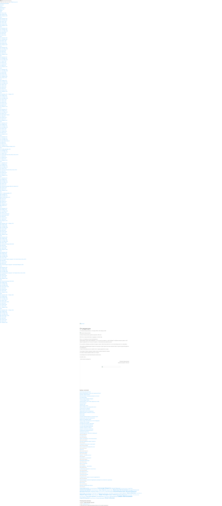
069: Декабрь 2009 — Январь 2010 (7, 223)
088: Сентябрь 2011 (4, 195)
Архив (1, 10)
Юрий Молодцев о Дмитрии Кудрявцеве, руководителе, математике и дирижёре (96, 479)
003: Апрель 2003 (3, 319)
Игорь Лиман (94, 493)
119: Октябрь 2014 (3, 150)
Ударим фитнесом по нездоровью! (87, 411)
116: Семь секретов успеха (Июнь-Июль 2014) (9, 154)
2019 (1, 79)
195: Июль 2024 (3, 32)
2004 (1, 293)
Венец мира (82, 413)
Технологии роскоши (84, 474)
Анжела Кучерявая (85, 490)
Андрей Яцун (130, 488)
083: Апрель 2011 (3, 201)
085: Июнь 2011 (3, 198)
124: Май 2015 (3, 142)
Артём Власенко (94, 490)
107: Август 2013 (3, 168)
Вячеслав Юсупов (109, 491)
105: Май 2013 (3, 171)
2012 (1, 176)
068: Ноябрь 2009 (3, 224)
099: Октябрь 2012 (3, 180)
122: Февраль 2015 (3, 145)
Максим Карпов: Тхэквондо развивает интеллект (89, 396)
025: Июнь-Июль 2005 (4, 286)
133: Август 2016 (3, 128)
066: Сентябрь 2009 (4, 227)
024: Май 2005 (3, 288)
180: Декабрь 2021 (3, 57)
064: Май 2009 (3, 230)
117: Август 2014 (3, 153)
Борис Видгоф (102, 490)
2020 (1, 68)
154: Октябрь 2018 (3, 96)
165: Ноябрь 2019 (3, 80)
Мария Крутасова (85, 494)
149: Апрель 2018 (3, 103)
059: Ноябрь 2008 (3, 238)
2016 (1, 121)
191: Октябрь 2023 (3, 39)
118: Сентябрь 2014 (4, 151)
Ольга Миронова (100, 496)
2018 (1, 92)
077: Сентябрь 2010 (4, 211)
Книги (1, 6)
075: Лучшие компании (4, 213)
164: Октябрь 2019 (3, 81)
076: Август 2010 (3, 212)
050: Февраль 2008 (3, 249)
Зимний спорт (82, 404)
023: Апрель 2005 (3, 289)
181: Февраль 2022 (3, 54)
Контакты (2, 4)
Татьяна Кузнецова (100, 498)
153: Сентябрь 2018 (4, 98)
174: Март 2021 (3, 65)
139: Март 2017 (3, 118)
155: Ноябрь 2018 (3, 95)
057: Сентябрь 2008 (4, 241)
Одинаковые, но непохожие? (85, 457)
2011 (1, 191)
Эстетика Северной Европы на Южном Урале (89, 416)
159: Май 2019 (3, 88)
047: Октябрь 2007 (3, 255)
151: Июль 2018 (3, 101)
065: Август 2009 (3, 228)
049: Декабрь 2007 (3, 252)
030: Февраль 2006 (3, 278)
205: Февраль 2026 (3, 15)
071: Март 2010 (3, 219)
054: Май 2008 (3, 245)
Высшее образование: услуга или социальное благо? (90, 393)
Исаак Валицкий (83, 402)
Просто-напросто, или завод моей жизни (88, 407)
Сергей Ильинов (84, 498)
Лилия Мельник (139, 493)
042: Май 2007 (3, 260)
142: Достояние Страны (4, 114)
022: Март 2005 (3, 290)
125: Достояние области (5, 140)
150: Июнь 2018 (3, 102)
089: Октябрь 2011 (3, 194)
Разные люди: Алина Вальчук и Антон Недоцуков (89, 420)
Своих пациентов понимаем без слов (87, 446)
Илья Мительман (100, 493)
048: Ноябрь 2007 (3, 253)
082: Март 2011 (3, 202)
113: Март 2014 (3, 158)
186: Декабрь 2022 (3, 47)
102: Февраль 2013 (3, 175)
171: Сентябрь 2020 (4, 70)
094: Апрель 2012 (3, 187)
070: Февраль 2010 (3, 220)
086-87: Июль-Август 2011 (5, 197)
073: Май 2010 (3, 216)
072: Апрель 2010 (3, 217)
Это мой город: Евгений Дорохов (86, 424)
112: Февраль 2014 (3, 160)
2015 (1, 135)
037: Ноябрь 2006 (3, 268)
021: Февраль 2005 (3, 292)
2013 (1, 161)
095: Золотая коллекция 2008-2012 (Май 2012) (9, 186)
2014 (1, 147)
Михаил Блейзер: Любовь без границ (87, 412)
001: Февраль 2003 (3, 322)
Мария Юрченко (95, 494)
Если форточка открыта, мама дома (87, 423)
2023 (1, 36)
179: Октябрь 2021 (3, 58)
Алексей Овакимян (116, 488)
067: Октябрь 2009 (3, 226)
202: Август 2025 (3, 21)
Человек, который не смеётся (86, 427)
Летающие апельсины (84, 431)
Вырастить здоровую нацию (85, 419)
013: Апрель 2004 (3, 304)
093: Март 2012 (3, 189)
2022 (1, 46)
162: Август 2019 (3, 84)
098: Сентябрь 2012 (4, 182)
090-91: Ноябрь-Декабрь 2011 (6, 193)
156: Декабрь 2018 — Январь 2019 (7, 94)
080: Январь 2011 (3, 205)
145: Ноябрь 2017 (3, 110)
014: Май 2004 (3, 303)
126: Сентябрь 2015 (4, 139)
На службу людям (83, 397)
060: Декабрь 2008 (3, 237)
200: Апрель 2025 (3, 24)
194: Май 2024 (3, 33)
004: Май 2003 (3, 318)
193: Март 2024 (3, 35)
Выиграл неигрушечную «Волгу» (86, 485)
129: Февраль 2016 (3, 134)
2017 (1, 107)
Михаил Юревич (130, 494)
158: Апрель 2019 (3, 90)
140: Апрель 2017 (3, 117)
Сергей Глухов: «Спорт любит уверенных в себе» (89, 401)
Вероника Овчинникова (120, 490)
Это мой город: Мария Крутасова (86, 426)
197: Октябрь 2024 (3, 29)
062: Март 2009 (3, 233)
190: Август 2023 (3, 40)
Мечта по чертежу (83, 463)
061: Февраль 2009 (3, 234)
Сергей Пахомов (93, 498)
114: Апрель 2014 (3, 157)
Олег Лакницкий (82, 496)
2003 (1, 308)
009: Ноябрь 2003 (3, 311)
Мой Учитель (82, 482)
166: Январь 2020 (3, 77)
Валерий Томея (109, 490)
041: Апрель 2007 (3, 261)
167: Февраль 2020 (3, 76)
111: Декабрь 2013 (3, 162)
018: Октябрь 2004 (3, 297)
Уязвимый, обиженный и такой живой (87, 444)
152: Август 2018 (3, 99)
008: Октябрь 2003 (3, 312)
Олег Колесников (136, 494)
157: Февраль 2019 (3, 91)
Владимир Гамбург (95, 491)
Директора (2, 8)
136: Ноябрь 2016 (3, 124)
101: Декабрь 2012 (3, 178)
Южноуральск (3, 7)
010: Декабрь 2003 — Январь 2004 (7, 310)
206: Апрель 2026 (3, 14)
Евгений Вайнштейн (119, 491)
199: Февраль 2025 (3, 25)
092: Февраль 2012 (3, 190)
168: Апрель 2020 (3, 74)
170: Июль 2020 (3, 72)
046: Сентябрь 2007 (4, 256)
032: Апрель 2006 (3, 275)
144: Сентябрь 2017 (4, 112)
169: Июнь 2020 (3, 73)
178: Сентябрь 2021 (4, 59)
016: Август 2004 (3, 300)
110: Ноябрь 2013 (3, 164)
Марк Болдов (104, 494)
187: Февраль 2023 (3, 44)
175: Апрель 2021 (3, 63)
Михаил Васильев (122, 494)
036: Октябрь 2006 (3, 270)
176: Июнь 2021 (3, 62)
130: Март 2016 (3, 132)
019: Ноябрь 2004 (3, 296)
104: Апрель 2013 (3, 172)
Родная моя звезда (83, 452)
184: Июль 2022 (3, 50)
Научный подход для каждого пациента (88, 441)
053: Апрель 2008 (3, 246)
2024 (1, 26)
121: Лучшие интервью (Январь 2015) (7, 146)
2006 (1, 266)
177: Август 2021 (3, 61)
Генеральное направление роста (86, 430)
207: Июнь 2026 (3, 13)
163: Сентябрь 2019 (4, 83)
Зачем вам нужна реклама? (85, 391)
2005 (1, 279)
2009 (1, 222)
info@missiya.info (86, 503)
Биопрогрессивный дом (84, 460)
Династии (82, 449)
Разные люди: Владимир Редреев (86, 398)
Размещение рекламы (4, 3)
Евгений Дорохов (131, 491)
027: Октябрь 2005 (3, 283)
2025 (1, 17)
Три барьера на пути (84, 471)
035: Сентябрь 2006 (4, 271)
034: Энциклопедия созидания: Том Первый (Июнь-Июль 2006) (12, 272)
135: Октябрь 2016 (3, 125)
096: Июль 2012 (3, 184)
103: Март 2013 (3, 173)
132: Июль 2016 (3, 129)
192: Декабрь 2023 (3, 37)
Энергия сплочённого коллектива (86, 429)
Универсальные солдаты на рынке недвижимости (90, 477)
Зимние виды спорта (84, 405)
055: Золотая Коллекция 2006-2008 (7, 244)
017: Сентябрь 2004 (4, 299)
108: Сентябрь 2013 (4, 167)
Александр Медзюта (104, 488)
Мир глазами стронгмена (85, 409)
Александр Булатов (84, 488)
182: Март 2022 (3, 52)
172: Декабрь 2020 (3, 69)
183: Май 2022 (3, 51)
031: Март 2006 (3, 277)
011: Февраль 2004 (3, 307)
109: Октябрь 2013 (3, 165)
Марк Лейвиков (113, 494)
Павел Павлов (106, 496)
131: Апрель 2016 (3, 131)
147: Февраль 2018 (3, 106)
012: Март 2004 (3, 305)
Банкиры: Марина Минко (85, 394)
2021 (1, 55)
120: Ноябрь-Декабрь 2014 (5, 149)
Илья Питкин (106, 493)
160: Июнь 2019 (3, 87)
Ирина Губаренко (122, 493)
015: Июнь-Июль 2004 (4, 301)
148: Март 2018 (3, 105)
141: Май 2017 (3, 116)
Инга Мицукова (116, 493)
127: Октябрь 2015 (3, 138)
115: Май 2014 (3, 156)
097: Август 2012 (3, 183)
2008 (1, 235)
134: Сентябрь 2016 (4, 127)
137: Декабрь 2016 (3, 123)
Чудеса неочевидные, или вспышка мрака (88, 438)
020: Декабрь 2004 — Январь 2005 (7, 294)
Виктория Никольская (133, 490)
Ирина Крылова (131, 493)
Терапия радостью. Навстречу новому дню (88, 433)
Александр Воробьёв (93, 488)
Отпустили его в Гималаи (85, 408)
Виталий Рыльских (85, 491)
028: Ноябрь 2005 (3, 282)
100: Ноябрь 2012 (3, 179)
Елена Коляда (82, 493)
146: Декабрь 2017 (3, 109)
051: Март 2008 (3, 248)
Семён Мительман (124, 496)
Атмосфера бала (83, 435)
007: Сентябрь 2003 (4, 314)
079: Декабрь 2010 (3, 208)
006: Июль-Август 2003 (4, 315)
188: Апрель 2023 (3, 43)
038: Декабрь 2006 (3, 267)
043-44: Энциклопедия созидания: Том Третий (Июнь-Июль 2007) (13, 259)
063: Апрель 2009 (3, 231)
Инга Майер (111, 493)
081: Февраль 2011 (3, 204)
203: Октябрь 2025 (3, 19)
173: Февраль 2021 (3, 66)
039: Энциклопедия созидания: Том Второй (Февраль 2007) (11, 264)
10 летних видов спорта (84, 400)
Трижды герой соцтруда (84, 422)
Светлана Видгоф (113, 496)
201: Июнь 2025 (3, 22)
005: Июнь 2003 (3, 316)
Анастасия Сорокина (124, 488)
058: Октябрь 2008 (3, 239)
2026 (1, 11)
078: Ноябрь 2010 (3, 209)
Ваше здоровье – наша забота (86, 466)
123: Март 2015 (3, 143)
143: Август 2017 (3, 113)
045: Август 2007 (3, 257)
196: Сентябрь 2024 (4, 30)
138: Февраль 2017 (3, 120)
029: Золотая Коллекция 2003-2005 (7, 281)
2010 (1, 206)
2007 (1, 250)
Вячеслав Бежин (102, 491)
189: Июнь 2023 (3, 41)
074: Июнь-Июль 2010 (4, 215)
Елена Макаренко (89, 493)
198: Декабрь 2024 (3, 28)
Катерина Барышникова (86, 330)
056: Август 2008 (3, 242)
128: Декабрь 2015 (3, 136)
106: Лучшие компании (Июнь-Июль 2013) (8, 169)
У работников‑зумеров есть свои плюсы (88, 468)
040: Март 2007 (3, 263)
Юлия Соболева (110, 498)
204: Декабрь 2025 (3, 18)
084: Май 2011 (3, 200)
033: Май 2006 (3, 274)
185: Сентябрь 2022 (4, 48)
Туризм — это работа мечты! (85, 455)
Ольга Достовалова (91, 496)
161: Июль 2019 (3, 85)
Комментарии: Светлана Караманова (87, 418)
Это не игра (82, 415)
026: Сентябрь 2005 (4, 285)
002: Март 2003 (3, 321)
